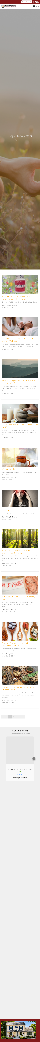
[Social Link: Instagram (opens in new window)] (36, 2)
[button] (6, 758)
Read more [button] (20, 774)
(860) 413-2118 (26, 2)
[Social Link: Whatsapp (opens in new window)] (38, 2)
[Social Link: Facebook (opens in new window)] (33, 2)
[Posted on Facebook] (20, 766)
